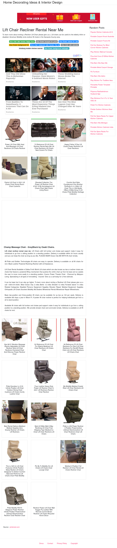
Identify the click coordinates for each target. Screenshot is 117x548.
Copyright (74, 543)
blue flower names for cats (68, 41)
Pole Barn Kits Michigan (99, 123)
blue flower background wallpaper (57, 48)
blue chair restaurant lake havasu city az (45, 45)
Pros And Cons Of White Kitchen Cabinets (102, 57)
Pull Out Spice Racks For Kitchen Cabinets (99, 132)
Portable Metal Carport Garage (101, 67)
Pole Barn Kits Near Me (98, 63)
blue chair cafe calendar (69, 45)
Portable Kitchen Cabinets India (101, 127)
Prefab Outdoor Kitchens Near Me (101, 110)
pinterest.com (15, 527)
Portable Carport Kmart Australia (102, 36)
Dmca (41, 543)
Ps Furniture (94, 71)
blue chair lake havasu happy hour (22, 41)
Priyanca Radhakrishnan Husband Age (99, 92)
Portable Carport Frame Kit (100, 41)
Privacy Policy (62, 543)
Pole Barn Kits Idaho (97, 76)
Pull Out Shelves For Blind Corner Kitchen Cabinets (99, 46)
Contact (50, 543)
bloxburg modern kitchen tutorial (31, 48)
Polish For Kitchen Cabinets (100, 105)
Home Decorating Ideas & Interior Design (32, 2)
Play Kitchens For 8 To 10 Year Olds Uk (101, 99)
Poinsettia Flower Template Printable (100, 85)
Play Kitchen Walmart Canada (101, 52)
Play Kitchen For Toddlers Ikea (101, 80)
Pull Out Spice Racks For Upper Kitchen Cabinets (101, 117)
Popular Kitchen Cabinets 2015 (101, 32)
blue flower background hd (19, 45)
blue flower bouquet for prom (46, 41)
